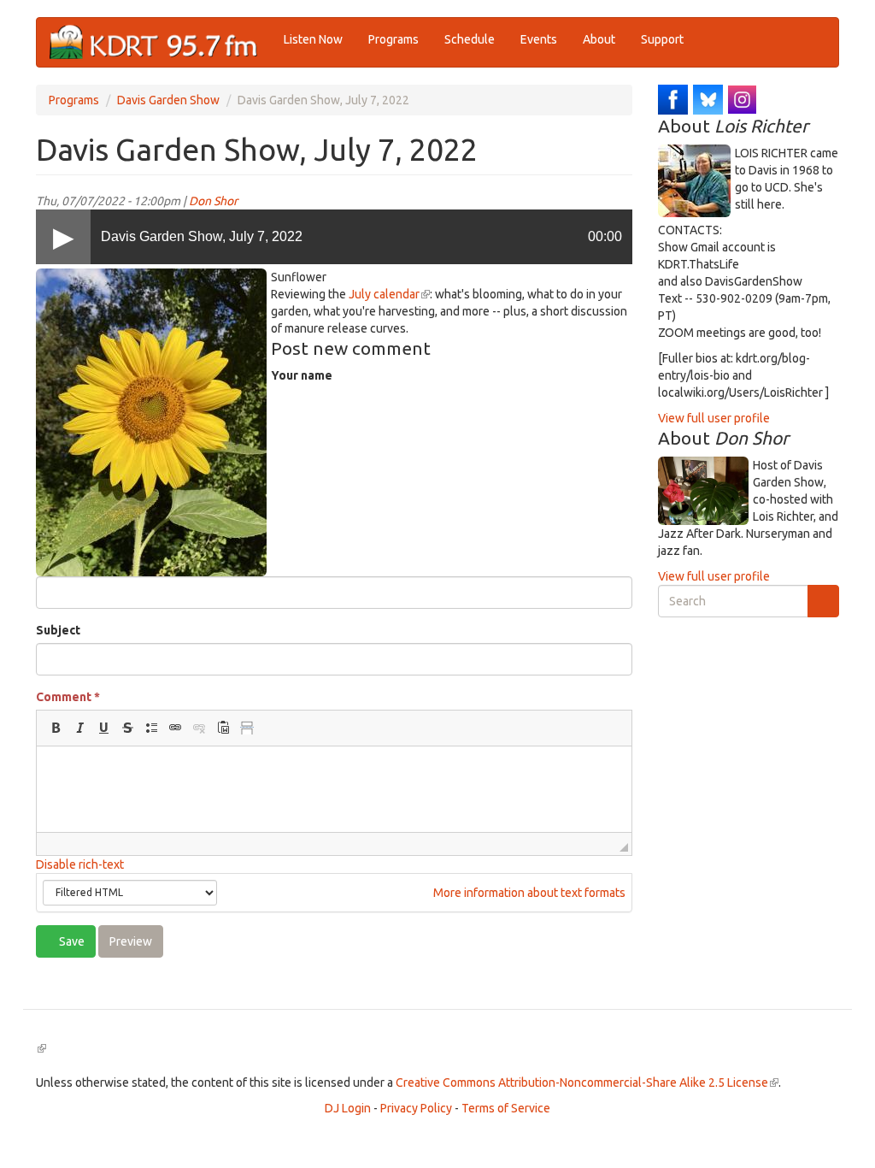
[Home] (160, 42)
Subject (58, 630)
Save (70, 941)
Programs (393, 39)
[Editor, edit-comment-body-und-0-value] (334, 789)
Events (538, 39)
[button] (56, 728)
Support (662, 39)
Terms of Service (505, 1108)
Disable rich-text (80, 864)
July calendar (389, 294)
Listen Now (313, 39)
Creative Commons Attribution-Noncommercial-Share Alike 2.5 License (587, 1082)
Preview (130, 941)
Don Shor (213, 201)
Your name (301, 375)
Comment (68, 697)
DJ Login (348, 1108)
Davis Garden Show (168, 100)
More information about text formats (528, 893)
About (599, 39)
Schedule (469, 39)
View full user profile (714, 418)
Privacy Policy (416, 1108)
